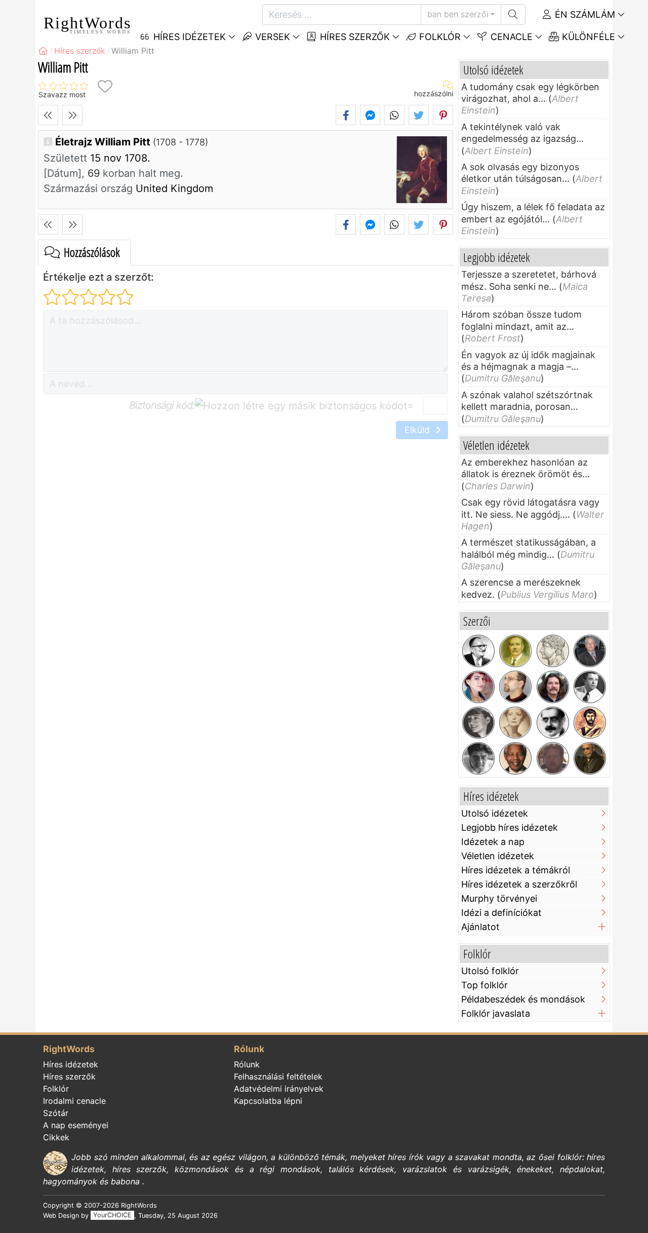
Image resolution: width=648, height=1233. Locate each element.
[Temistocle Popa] (590, 687)
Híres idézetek (70, 1064)
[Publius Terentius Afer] (590, 723)
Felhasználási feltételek (278, 1076)
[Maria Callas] (478, 687)
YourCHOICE (112, 1215)
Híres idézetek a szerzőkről (519, 884)
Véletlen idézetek (497, 856)
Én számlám (583, 14)
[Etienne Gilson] (478, 651)
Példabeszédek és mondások (523, 999)
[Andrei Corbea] (590, 651)
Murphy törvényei (499, 898)
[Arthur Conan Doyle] (515, 651)
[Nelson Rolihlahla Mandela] (515, 758)
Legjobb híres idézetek (509, 827)
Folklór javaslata (495, 1013)
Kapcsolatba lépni (268, 1101)
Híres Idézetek (188, 36)
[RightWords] (43, 51)
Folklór (439, 36)
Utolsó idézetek (494, 813)
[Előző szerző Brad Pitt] (48, 115)
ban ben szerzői (458, 14)
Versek (271, 36)
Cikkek (56, 1137)
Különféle (587, 36)
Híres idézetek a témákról (515, 870)
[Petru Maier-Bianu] (478, 758)
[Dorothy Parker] (478, 723)
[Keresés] (513, 14)
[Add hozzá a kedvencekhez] (104, 86)
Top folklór (484, 985)
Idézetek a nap (492, 841)
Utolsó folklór (490, 971)
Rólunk (247, 1064)
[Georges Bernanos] (553, 723)
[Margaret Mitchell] (515, 723)
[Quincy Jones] (590, 758)
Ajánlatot (480, 926)
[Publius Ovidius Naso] (553, 651)
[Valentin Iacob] (553, 687)
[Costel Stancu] (515, 687)
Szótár (55, 1113)
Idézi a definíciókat (501, 912)
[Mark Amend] (553, 758)
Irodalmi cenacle (74, 1101)
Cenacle (510, 36)
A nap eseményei (75, 1125)
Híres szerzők (353, 36)
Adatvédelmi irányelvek (278, 1089)
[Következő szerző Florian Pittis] (72, 115)
